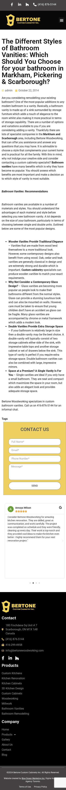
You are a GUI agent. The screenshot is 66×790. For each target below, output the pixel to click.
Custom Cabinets (12, 693)
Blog (4, 754)
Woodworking (10, 698)
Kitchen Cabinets (12, 683)
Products (7, 734)
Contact (6, 749)
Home (5, 729)
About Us (7, 744)
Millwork (7, 703)
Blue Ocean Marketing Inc (33, 778)
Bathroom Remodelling (15, 713)
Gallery (6, 739)
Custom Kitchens (12, 673)
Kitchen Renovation (13, 678)
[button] (61, 20)
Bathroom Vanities (13, 708)
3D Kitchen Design (13, 688)
